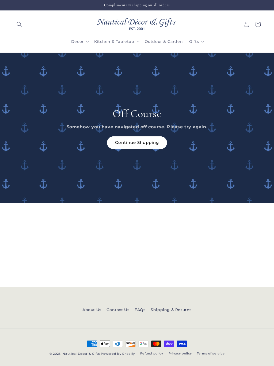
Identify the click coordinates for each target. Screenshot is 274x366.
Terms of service (210, 353)
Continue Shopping (137, 142)
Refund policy (151, 353)
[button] (19, 24)
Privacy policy (180, 353)
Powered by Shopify (118, 354)
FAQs (140, 309)
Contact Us (117, 309)
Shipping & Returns (171, 309)
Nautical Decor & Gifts (81, 354)
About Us (91, 309)
